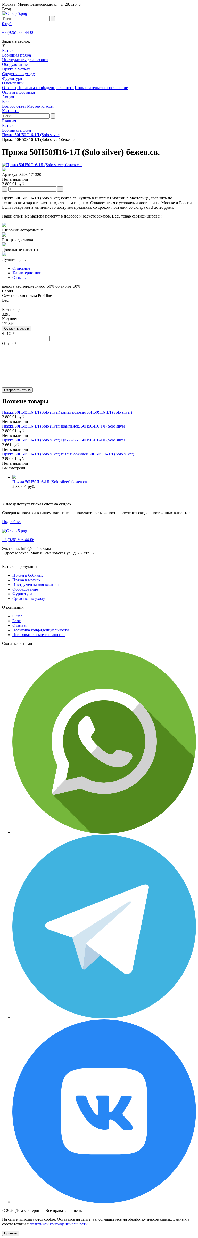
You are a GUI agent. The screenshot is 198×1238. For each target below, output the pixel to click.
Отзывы (9, 87)
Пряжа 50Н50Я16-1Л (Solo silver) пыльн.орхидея (45, 454)
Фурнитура (12, 78)
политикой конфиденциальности (59, 1224)
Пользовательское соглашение (101, 87)
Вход (6, 9)
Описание (21, 268)
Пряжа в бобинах (27, 575)
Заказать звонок (16, 41)
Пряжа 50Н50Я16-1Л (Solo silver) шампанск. (41, 426)
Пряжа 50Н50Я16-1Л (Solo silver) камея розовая (44, 412)
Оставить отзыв (16, 329)
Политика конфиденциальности (45, 87)
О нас (17, 616)
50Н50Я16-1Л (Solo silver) (109, 412)
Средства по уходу (18, 73)
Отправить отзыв (17, 390)
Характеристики (27, 273)
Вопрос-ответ (14, 106)
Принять (10, 1233)
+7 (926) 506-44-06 (18, 32)
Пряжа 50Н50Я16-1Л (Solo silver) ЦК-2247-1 (41, 440)
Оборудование (15, 64)
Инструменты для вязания (25, 60)
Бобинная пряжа (16, 55)
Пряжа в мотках (16, 69)
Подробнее (11, 521)
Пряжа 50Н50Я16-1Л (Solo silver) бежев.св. (50, 482)
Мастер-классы (40, 106)
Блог (16, 620)
